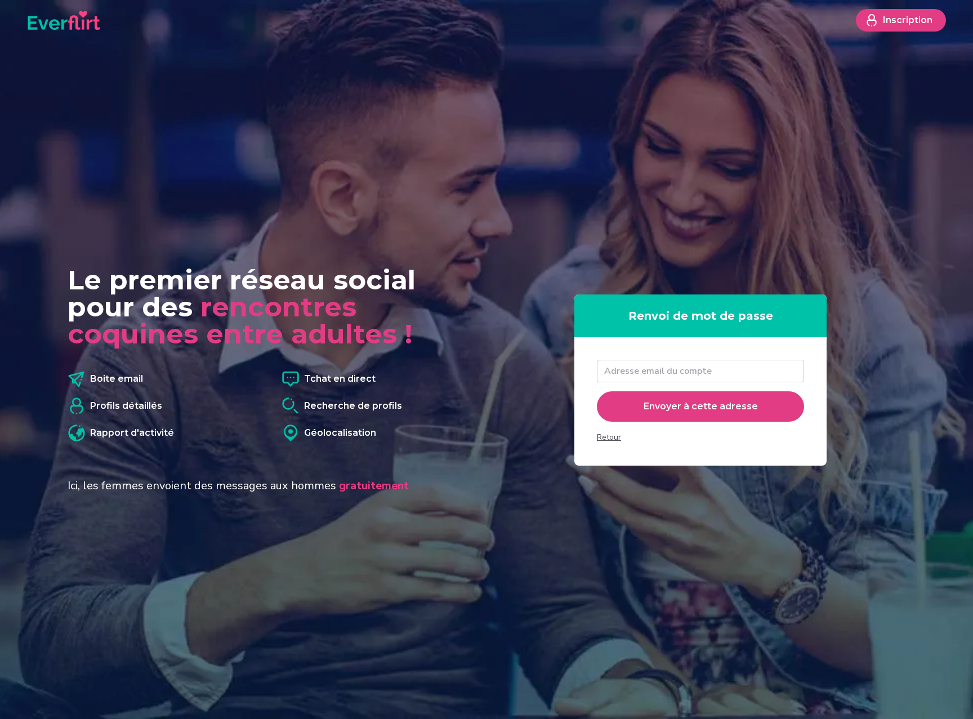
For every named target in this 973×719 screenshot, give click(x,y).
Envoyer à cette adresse (701, 406)
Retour (609, 437)
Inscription (907, 20)
